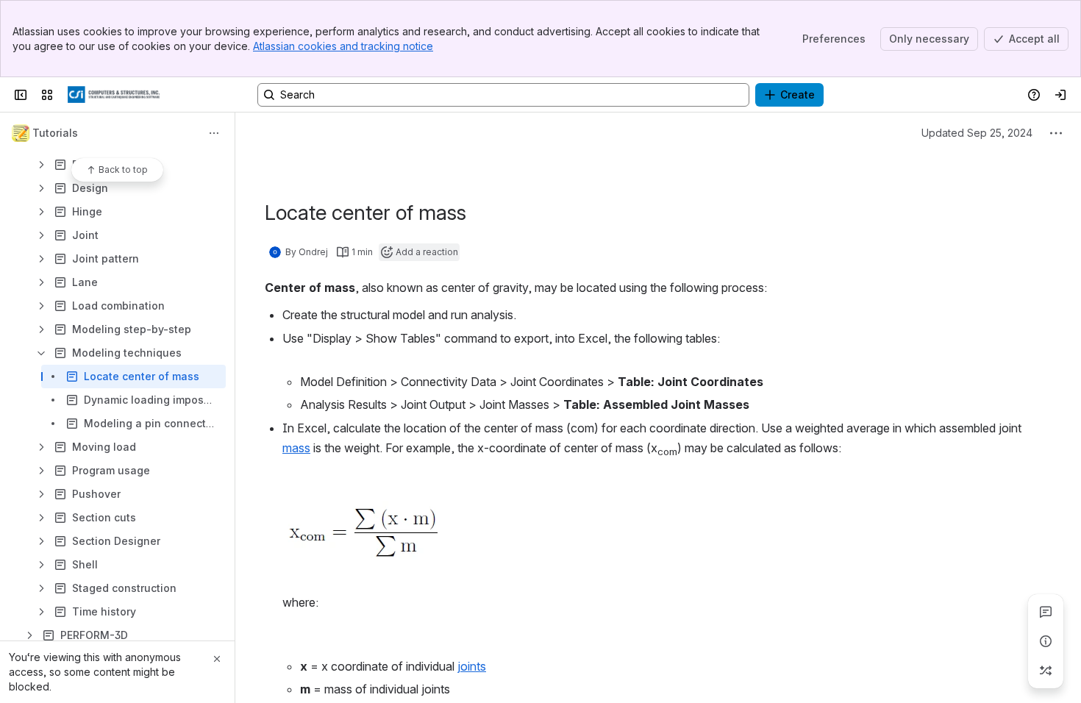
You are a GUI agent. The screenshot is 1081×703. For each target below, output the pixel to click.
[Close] (217, 659)
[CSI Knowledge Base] (114, 95)
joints (471, 666)
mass (296, 447)
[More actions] (214, 133)
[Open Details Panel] (1045, 641)
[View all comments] (1045, 612)
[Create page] (1045, 670)
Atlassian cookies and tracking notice (343, 46)
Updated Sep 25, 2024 (976, 132)
